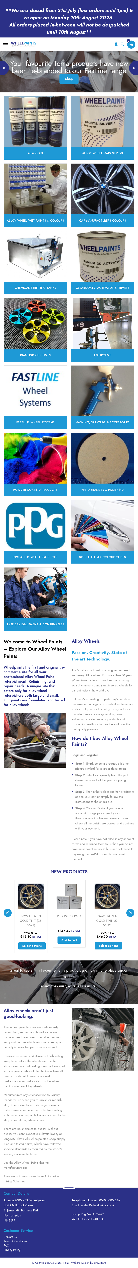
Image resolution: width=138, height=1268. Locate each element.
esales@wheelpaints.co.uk (97, 1205)
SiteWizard (100, 1263)
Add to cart (30, 940)
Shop (69, 79)
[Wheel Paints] (23, 44)
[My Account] (116, 44)
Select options (70, 946)
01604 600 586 (109, 1200)
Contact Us (10, 1237)
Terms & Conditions (15, 1241)
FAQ (6, 1245)
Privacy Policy (12, 1250)
